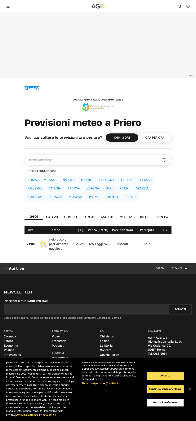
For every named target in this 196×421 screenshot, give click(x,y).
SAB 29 (52, 217)
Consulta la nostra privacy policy (36, 414)
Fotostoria (59, 341)
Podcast (58, 345)
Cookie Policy (109, 355)
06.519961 (160, 353)
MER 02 (125, 217)
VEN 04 (162, 217)
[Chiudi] (190, 389)
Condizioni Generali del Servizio (102, 317)
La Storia (106, 345)
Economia (11, 345)
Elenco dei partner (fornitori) (100, 383)
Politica (9, 350)
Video (56, 336)
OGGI (34, 217)
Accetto (165, 375)
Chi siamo (107, 336)
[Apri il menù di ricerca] (179, 6)
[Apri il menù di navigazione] (8, 6)
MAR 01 (107, 217)
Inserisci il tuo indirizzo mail (26, 301)
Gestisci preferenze (165, 402)
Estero (8, 341)
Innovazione (12, 355)
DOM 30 (70, 217)
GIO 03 (144, 217)
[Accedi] (188, 6)
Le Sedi (105, 341)
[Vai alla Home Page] (98, 6)
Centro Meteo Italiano (111, 100)
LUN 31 (88, 217)
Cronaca (10, 336)
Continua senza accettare (165, 389)
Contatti (106, 350)
